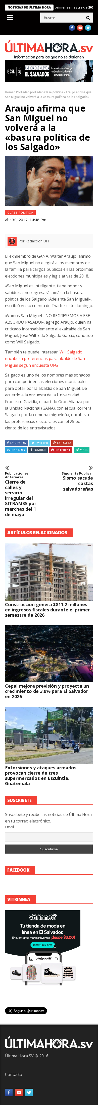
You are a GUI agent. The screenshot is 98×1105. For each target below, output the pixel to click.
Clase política (53, 92)
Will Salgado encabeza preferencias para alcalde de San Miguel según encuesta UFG (45, 358)
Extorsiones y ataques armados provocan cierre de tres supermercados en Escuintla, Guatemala (40, 775)
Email (9, 826)
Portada (22, 92)
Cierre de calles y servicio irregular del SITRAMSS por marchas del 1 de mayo (20, 494)
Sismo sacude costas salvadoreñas (77, 482)
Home (9, 92)
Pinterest (62, 450)
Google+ (64, 443)
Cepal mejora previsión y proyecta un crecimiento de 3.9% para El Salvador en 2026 (47, 691)
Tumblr (39, 450)
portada (36, 92)
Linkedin (18, 450)
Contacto (13, 1074)
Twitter (41, 443)
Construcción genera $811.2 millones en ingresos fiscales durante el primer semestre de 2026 (47, 609)
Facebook (18, 443)
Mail (83, 450)
